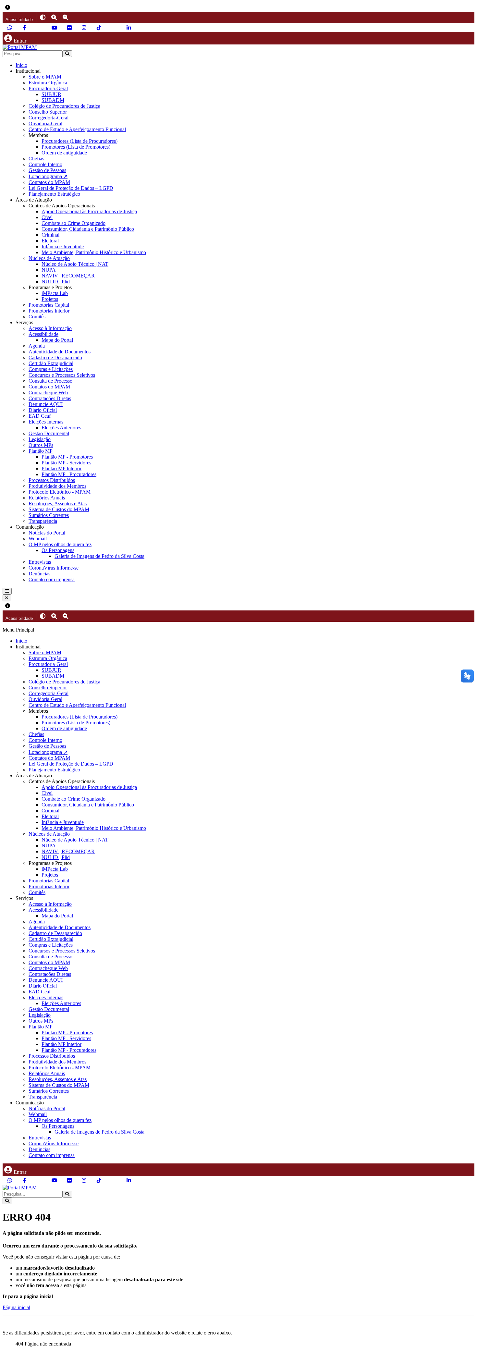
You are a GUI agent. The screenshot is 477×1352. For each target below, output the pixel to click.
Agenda (37, 346)
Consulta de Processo (50, 381)
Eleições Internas (46, 421)
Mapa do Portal (57, 340)
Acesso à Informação (50, 328)
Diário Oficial (43, 410)
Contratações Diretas (50, 398)
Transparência (43, 521)
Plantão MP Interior (61, 468)
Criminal (50, 235)
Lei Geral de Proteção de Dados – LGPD (71, 188)
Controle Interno (45, 164)
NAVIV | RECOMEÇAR (68, 275)
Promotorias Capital (49, 305)
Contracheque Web (48, 392)
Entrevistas (40, 562)
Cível (47, 217)
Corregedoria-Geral (48, 117)
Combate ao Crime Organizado (73, 223)
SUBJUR (51, 94)
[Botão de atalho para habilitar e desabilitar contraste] (43, 17)
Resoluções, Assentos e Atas (58, 503)
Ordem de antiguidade (64, 152)
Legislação (40, 439)
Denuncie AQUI (46, 404)
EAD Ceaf (40, 416)
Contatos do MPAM (49, 182)
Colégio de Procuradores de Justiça (64, 106)
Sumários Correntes (49, 515)
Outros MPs (41, 445)
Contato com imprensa (52, 579)
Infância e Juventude (63, 246)
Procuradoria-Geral (48, 88)
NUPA (49, 270)
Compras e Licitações (51, 369)
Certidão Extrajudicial (51, 363)
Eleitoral (50, 240)
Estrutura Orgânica (48, 82)
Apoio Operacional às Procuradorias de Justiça (89, 211)
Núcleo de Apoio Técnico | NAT (75, 264)
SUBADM (53, 100)
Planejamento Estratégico (54, 194)
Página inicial (16, 1307)
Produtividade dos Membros (57, 486)
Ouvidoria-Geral (45, 123)
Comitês (37, 316)
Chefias (36, 158)
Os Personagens (58, 550)
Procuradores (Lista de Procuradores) (79, 141)
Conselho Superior (48, 112)
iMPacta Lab (55, 293)
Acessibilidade (43, 334)
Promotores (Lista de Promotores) (76, 147)
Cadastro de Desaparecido (55, 357)
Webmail (38, 538)
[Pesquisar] (67, 53)
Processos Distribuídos (52, 480)
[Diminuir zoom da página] (65, 17)
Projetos (50, 299)
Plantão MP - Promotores (67, 457)
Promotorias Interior (49, 310)
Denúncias (39, 573)
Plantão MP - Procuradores (69, 474)
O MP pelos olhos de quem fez (60, 544)
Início (21, 65)
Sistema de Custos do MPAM (59, 509)
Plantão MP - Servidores (66, 462)
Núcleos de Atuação (49, 258)
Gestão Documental (49, 433)
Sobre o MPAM (45, 77)
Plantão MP (41, 451)
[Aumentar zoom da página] (54, 17)
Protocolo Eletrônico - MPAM (60, 492)
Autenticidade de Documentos (60, 351)
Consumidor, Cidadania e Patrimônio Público (88, 229)
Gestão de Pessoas (47, 170)
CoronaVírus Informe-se (54, 568)
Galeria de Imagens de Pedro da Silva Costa (99, 556)
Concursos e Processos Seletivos (62, 375)
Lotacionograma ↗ (48, 176)
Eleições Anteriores (61, 427)
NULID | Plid (56, 281)
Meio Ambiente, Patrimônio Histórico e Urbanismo (94, 252)
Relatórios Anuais (47, 497)
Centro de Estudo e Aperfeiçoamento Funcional (77, 129)
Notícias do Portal (47, 532)
